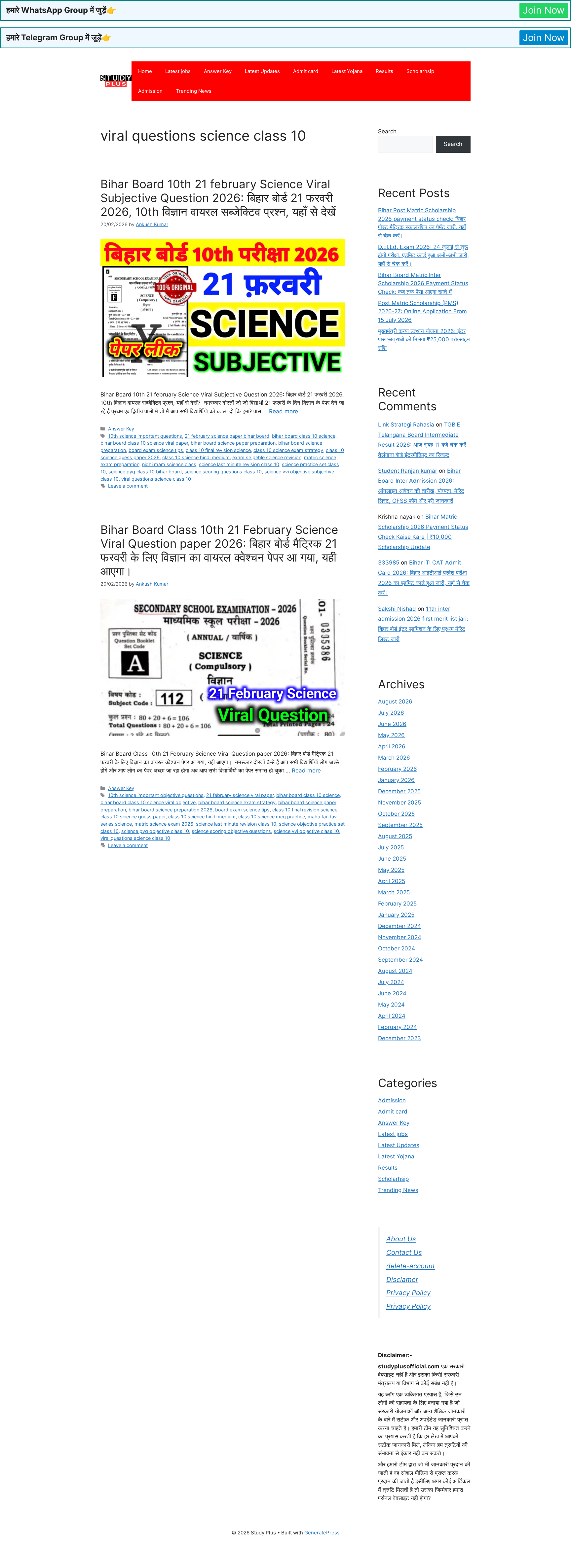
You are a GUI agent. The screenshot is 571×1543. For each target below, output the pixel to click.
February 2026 (397, 769)
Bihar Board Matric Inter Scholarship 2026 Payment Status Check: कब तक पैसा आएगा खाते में (423, 283)
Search (387, 131)
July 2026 (391, 712)
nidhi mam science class (169, 464)
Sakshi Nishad (397, 608)
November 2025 (399, 802)
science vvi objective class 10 (306, 831)
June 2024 (392, 993)
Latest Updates (262, 71)
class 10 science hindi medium (196, 457)
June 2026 (392, 724)
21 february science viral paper (240, 795)
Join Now (544, 10)
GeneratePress (322, 1532)
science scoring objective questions (231, 831)
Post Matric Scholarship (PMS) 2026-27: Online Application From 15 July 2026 (422, 311)
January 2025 (396, 914)
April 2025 (391, 881)
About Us (401, 1239)
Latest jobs (178, 71)
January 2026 (396, 780)
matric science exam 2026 (163, 824)
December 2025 (399, 791)
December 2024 (399, 926)
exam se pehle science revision (266, 457)
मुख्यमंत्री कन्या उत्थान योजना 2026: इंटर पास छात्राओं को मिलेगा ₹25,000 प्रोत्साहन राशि (424, 339)
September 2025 (400, 825)
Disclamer (402, 1279)
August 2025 (395, 836)
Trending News (193, 91)
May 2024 (391, 1004)
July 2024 (391, 982)
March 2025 (394, 892)
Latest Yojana (346, 71)
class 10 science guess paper (133, 816)
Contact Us (404, 1252)
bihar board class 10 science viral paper (144, 443)
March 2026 (394, 757)
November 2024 (399, 937)
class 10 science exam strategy (288, 450)
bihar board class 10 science (303, 436)
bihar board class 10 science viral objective (148, 802)
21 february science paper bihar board (227, 436)
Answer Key (218, 71)
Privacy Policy (408, 1292)
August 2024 (395, 971)
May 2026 (391, 735)
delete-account (410, 1266)
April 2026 (391, 746)
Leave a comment (128, 486)
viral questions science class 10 (156, 479)
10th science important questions (145, 436)
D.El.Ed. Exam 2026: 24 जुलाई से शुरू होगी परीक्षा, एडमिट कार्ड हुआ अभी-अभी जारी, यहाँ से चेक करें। (423, 255)
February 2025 (397, 903)
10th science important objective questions (156, 795)
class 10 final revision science (218, 450)
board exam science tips (156, 450)
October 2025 (396, 813)
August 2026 (395, 701)
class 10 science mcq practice (271, 816)
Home (145, 71)
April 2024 (391, 1015)
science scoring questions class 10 (223, 471)
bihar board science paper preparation (233, 443)
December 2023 (399, 1038)
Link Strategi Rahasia (406, 424)
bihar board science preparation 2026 (170, 809)
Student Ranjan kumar (407, 470)
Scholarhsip (420, 71)
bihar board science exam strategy (237, 802)
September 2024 (400, 959)
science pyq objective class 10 (155, 831)
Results (384, 71)
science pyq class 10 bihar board (145, 471)
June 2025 (392, 858)
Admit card (305, 71)
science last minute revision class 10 (239, 464)
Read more (283, 411)
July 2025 (391, 847)
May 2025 (391, 870)
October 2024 (396, 948)
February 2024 (397, 1027)
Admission (150, 91)
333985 (388, 562)
